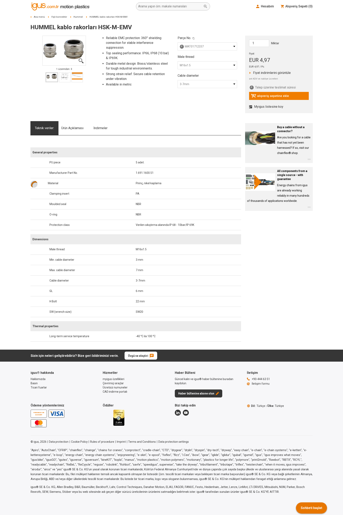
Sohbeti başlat (311, 508)
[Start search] (205, 6)
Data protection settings (173, 441)
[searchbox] (169, 6)
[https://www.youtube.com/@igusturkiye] (186, 413)
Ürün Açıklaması (72, 128)
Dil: (258, 405)
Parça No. (184, 38)
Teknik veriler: (44, 128)
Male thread (186, 57)
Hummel (78, 17)
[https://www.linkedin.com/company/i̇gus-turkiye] (178, 413)
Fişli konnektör (59, 17)
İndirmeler (101, 128)
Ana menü (39, 17)
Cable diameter (188, 75)
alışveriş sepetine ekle (270, 97)
